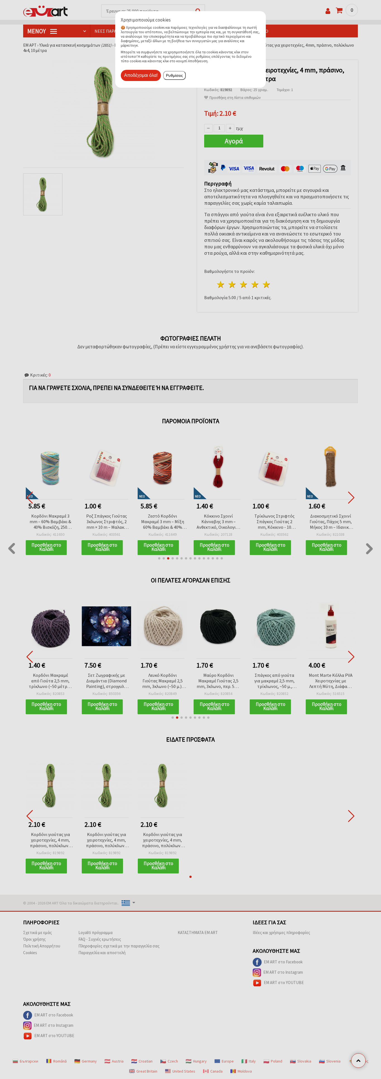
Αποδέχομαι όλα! (141, 75)
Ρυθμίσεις (174, 75)
